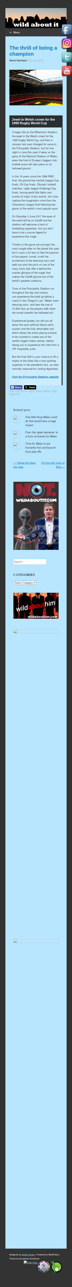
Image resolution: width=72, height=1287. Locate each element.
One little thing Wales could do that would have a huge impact (41, 421)
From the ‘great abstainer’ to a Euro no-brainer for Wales (41, 434)
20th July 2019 (35, 60)
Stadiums (14, 394)
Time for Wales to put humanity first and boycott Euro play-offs (40, 447)
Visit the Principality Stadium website (35, 377)
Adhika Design (28, 1254)
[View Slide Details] (36, 617)
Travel (39, 391)
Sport (31, 391)
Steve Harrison (18, 60)
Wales (46, 391)
